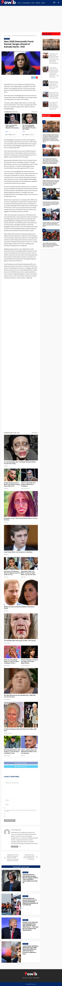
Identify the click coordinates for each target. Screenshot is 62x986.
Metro (33, 2)
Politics (19, 2)
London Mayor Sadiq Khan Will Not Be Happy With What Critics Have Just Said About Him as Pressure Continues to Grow (30, 950)
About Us (25, 977)
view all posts (14, 846)
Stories (43, 2)
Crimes (46, 131)
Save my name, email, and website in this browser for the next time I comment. (20, 811)
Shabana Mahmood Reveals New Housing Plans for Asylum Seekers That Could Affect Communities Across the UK (30, 878)
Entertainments (26, 2)
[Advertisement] (31, 18)
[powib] (9, 2)
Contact (30, 977)
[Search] (58, 2)
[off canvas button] (54, 2)
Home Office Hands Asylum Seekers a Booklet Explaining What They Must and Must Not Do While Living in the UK (53, 106)
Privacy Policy (36, 977)
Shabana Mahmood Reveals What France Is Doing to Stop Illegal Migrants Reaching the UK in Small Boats (30, 901)
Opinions (38, 2)
